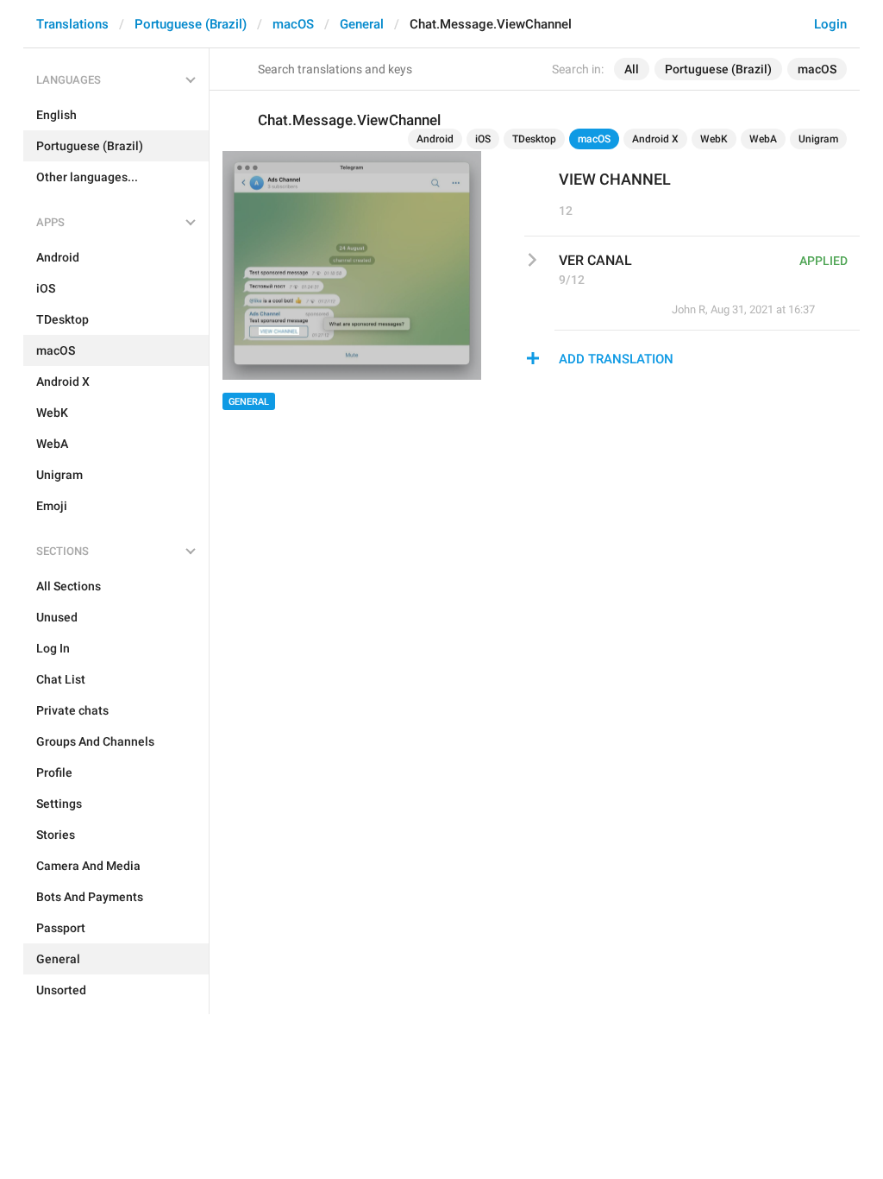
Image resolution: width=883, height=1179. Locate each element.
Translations (72, 24)
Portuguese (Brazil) (191, 24)
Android (435, 139)
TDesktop (534, 139)
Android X (655, 139)
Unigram (818, 139)
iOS (483, 139)
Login (830, 24)
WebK (714, 139)
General (362, 24)
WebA (763, 139)
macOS (293, 24)
